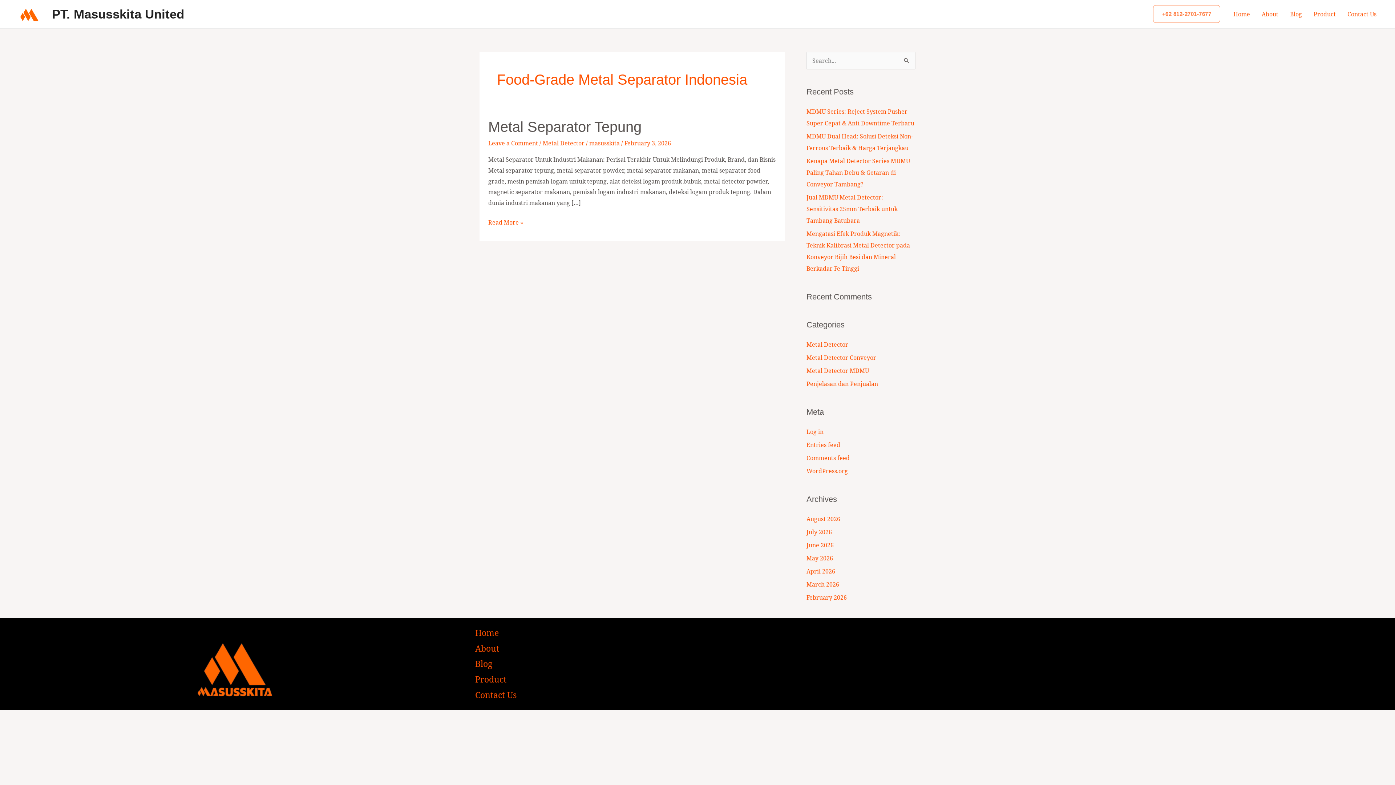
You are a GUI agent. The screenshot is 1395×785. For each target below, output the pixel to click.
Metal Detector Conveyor (841, 358)
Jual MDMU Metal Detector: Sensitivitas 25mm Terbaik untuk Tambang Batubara (852, 209)
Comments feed (828, 458)
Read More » (505, 221)
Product (1325, 14)
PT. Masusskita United (118, 14)
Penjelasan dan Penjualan (842, 384)
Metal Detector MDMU (837, 371)
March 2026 (822, 584)
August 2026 (823, 519)
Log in (815, 432)
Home (1241, 14)
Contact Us (1361, 14)
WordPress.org (827, 471)
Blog (1296, 14)
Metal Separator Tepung (565, 127)
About (1270, 14)
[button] (1187, 14)
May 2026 (819, 558)
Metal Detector (564, 143)
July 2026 (819, 532)
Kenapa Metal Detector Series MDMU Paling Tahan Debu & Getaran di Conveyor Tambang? (858, 172)
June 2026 (820, 545)
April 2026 (820, 571)
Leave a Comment (513, 143)
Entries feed (823, 445)
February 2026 (826, 597)
